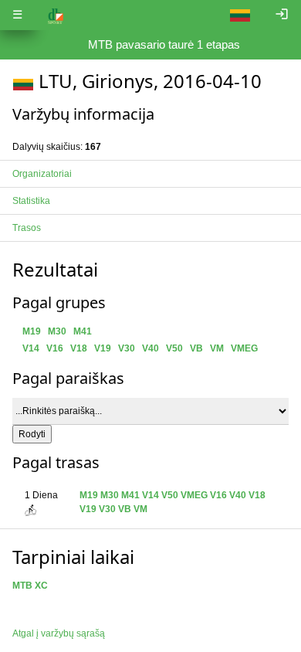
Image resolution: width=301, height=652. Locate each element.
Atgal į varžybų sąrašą (58, 633)
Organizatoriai (42, 173)
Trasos (26, 227)
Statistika (31, 200)
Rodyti (32, 434)
